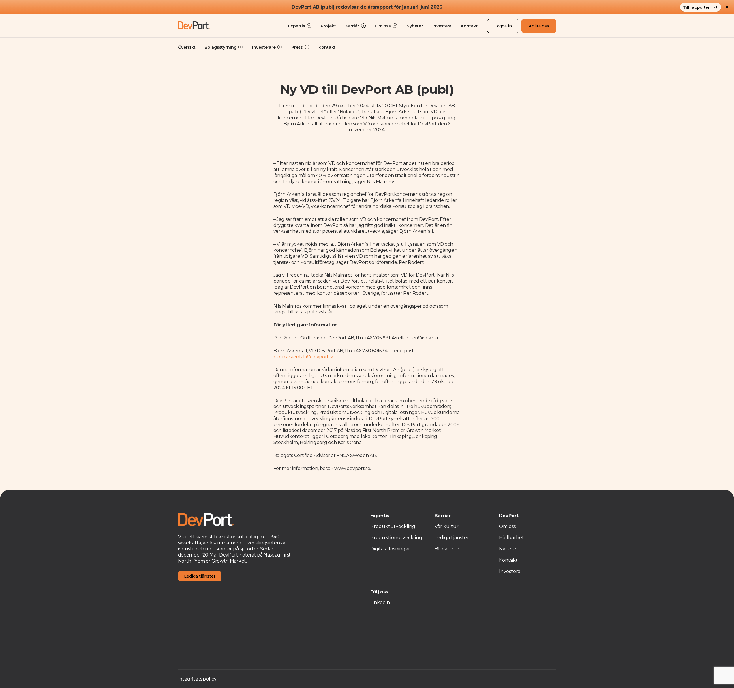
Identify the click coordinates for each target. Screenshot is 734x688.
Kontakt (469, 26)
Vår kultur (447, 526)
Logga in (503, 26)
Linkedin (380, 602)
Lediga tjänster (199, 576)
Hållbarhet (511, 537)
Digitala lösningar (390, 549)
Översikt (187, 47)
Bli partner (447, 549)
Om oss (507, 526)
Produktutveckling (392, 526)
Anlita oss (539, 26)
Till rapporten (697, 7)
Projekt (328, 26)
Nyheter (414, 26)
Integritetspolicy (197, 679)
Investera (442, 26)
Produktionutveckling (396, 537)
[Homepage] (194, 25)
